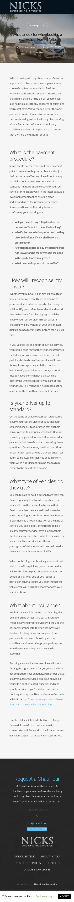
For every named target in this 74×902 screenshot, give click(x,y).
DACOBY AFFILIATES (37, 869)
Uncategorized (37, 25)
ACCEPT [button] (64, 896)
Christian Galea (26, 47)
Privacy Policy (50, 884)
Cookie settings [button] (45, 896)
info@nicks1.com (37, 823)
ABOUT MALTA (50, 856)
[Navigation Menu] (63, 7)
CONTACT (53, 862)
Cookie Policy (36, 884)
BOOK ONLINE (37, 829)
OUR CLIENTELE (24, 856)
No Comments (37, 52)
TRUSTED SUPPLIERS (27, 862)
